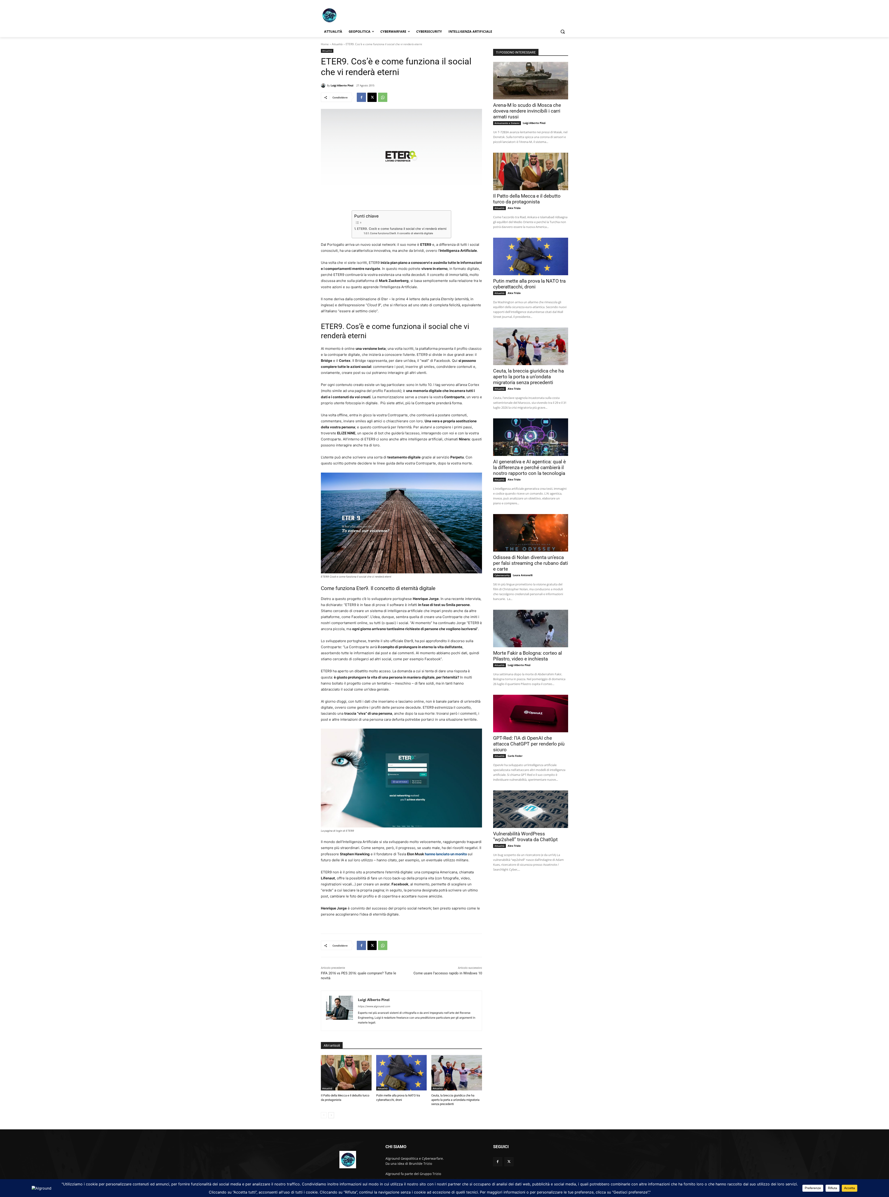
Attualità (337, 44)
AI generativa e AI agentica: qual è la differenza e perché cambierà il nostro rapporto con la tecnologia (529, 467)
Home (325, 44)
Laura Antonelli (522, 575)
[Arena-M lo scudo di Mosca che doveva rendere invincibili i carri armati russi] (530, 80)
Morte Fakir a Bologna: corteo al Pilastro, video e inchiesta (527, 656)
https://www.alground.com (374, 1006)
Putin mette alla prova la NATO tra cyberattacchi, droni (529, 284)
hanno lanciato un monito (446, 854)
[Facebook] (361, 97)
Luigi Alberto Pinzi (342, 85)
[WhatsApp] (382, 97)
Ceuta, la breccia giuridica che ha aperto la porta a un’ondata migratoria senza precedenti (455, 1099)
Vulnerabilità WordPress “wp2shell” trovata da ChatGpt (525, 836)
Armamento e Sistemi (507, 123)
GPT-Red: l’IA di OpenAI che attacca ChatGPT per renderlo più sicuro (529, 743)
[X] (372, 97)
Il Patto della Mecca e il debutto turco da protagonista (526, 199)
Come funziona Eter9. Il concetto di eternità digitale (401, 233)
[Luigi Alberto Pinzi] (324, 85)
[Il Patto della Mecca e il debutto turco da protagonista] (346, 1072)
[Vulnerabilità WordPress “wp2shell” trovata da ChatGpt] (530, 809)
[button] (562, 31)
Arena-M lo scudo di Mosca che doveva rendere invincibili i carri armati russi (527, 111)
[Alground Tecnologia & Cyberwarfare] (358, 15)
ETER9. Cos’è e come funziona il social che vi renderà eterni (401, 229)
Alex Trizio (514, 208)
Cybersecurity (502, 575)
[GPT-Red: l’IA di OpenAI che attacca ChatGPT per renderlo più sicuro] (530, 713)
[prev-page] (324, 1115)
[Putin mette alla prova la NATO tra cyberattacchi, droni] (401, 1072)
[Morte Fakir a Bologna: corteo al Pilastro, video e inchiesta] (530, 628)
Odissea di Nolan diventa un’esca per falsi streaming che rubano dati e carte (530, 563)
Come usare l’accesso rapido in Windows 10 (447, 973)
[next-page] (331, 1115)
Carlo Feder (515, 756)
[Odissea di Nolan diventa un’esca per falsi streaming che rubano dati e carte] (530, 533)
